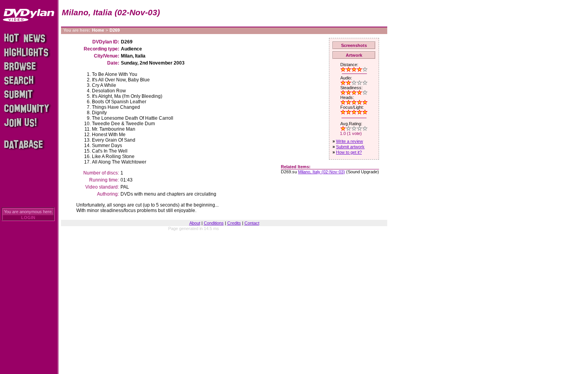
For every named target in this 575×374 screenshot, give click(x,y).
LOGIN (28, 217)
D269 (115, 30)
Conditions (214, 223)
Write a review (349, 141)
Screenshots (354, 45)
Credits (234, 223)
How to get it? (349, 152)
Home (98, 30)
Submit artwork (350, 146)
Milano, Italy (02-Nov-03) (321, 171)
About (194, 223)
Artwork (354, 55)
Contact (251, 223)
